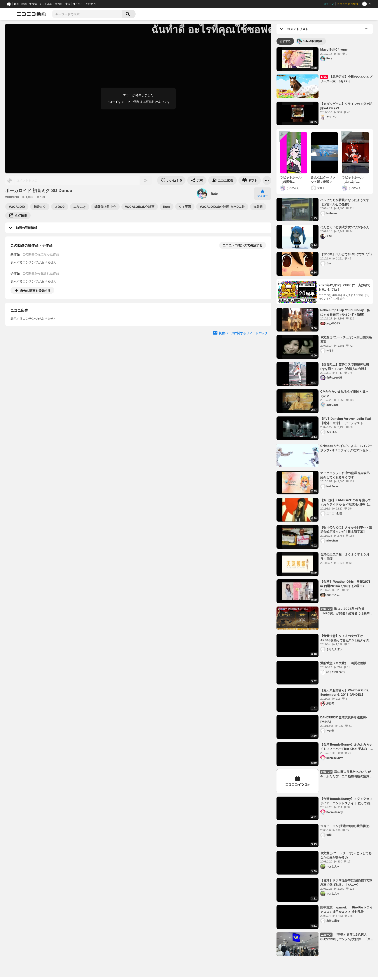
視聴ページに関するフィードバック (243, 335)
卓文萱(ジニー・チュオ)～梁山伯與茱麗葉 (346, 339)
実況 (67, 4)
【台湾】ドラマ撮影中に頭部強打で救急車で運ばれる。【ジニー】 (346, 882)
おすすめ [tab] (285, 41)
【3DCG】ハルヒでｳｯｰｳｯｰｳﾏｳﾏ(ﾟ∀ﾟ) (346, 254)
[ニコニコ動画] (31, 14)
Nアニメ (78, 4)
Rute (214, 193)
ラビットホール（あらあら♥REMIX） (352, 179)
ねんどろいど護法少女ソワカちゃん (344, 227)
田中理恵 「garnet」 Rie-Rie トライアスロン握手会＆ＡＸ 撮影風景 (346, 909)
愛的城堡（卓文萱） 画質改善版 (343, 663)
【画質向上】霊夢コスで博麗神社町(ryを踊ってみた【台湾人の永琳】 (344, 366)
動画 (16, 4)
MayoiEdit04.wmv (334, 49)
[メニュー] (266, 180)
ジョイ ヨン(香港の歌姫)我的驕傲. (345, 826)
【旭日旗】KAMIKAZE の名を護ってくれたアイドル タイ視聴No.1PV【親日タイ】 (345, 502)
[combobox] (87, 14)
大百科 (59, 4)
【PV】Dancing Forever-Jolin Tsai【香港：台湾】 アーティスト (345, 421)
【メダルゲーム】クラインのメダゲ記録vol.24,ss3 (346, 106)
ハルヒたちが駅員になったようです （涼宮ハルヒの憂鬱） (346, 202)
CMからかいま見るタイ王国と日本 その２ (345, 394)
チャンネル (45, 4)
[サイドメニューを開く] (9, 14)
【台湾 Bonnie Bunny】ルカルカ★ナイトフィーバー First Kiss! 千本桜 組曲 (346, 746)
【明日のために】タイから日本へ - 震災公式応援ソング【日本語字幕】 (346, 529)
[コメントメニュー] (366, 29)
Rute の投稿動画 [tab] (312, 41)
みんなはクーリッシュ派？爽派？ (323, 179)
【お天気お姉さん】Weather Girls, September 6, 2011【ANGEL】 (344, 692)
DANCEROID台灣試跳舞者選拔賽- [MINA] (344, 719)
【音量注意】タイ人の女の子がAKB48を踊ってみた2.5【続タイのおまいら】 (346, 638)
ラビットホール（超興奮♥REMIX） (290, 179)
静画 (24, 4)
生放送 (33, 4)
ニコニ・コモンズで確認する (242, 245)
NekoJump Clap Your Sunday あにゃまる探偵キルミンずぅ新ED (345, 312)
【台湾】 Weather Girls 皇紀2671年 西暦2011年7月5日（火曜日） (345, 584)
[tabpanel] (324, 501)
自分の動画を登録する (35, 290)
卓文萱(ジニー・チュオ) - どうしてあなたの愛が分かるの (346, 855)
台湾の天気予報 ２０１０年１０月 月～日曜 (346, 556)
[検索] (129, 14)
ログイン (328, 4)
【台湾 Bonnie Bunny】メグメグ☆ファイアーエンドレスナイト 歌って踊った (346, 801)
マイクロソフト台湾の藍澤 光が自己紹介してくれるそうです (345, 475)
